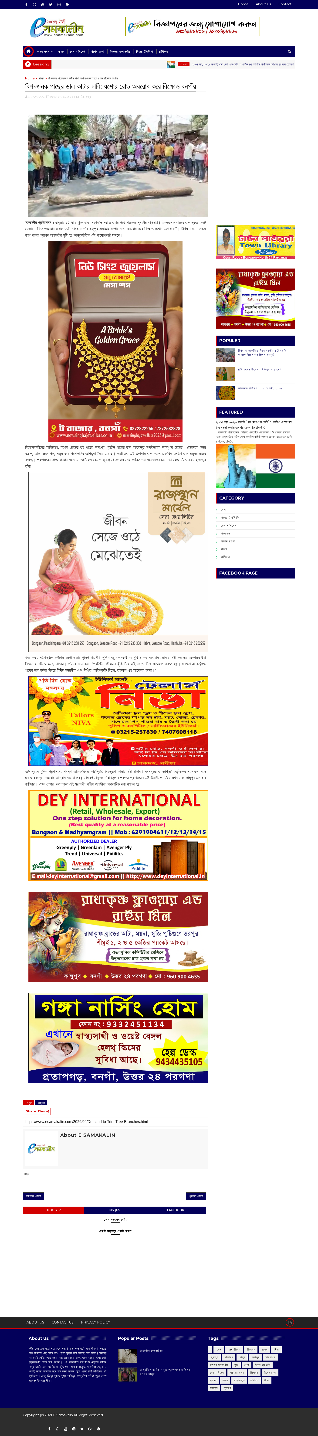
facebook (175, 1210)
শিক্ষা (266, 1380)
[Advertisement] (255, 108)
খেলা (223, 509)
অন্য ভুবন (43, 51)
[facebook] (26, 4)
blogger (53, 1210)
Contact (284, 4)
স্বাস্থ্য (227, 1388)
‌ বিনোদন (250, 1349)
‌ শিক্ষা (276, 1349)
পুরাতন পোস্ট (196, 1196)
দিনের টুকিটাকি (144, 51)
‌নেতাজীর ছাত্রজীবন (151, 1351)
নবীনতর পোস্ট (33, 1196)
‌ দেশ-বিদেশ (141, 64)
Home (243, 4)
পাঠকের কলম (237, 1372)
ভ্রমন (213, 1380)
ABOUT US (35, 1322)
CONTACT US (63, 1322)
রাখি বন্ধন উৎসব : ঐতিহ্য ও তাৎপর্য (259, 369)
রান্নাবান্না (239, 1380)
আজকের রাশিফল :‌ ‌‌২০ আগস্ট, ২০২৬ (260, 388)
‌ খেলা (219, 1349)
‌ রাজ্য (285, 64)
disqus (114, 1210)
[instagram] (58, 4)
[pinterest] (67, 4)
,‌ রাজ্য (87, 97)
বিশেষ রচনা (97, 51)
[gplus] (90, 1429)
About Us (263, 4)
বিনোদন (225, 533)
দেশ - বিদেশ (77, 51)
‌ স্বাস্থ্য (214, 1357)
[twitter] (50, 4)
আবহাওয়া (270, 1357)
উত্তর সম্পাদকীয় (120, 51)
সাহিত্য (214, 1388)
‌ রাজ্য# (41, 1103)
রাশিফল (163, 51)
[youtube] (42, 4)
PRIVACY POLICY (95, 1322)
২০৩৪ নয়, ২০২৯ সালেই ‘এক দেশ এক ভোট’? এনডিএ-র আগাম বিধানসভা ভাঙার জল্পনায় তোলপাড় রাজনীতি (206, 64)
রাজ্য (61, 51)
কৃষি (236, 1365)
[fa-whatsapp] (34, 4)
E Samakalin (63, 1415)
